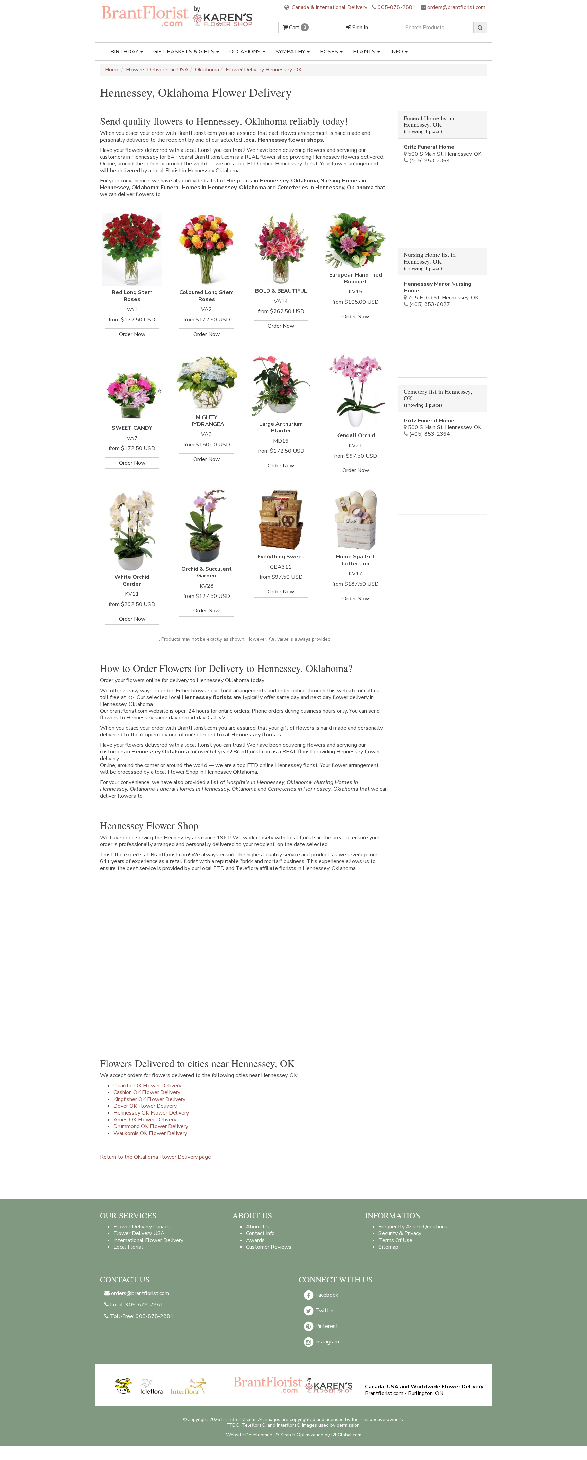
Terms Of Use (395, 1240)
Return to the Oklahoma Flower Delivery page (155, 1157)
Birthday (125, 51)
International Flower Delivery (148, 1240)
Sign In (359, 27)
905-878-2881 (397, 7)
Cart (297, 27)
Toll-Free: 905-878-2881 (141, 1316)
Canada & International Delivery (328, 7)
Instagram (326, 1342)
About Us (257, 1226)
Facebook (326, 1295)
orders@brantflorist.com (455, 7)
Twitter (324, 1310)
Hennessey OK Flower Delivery (151, 1113)
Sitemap (388, 1247)
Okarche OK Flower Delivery (147, 1085)
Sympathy (290, 51)
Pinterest (326, 1326)
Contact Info (260, 1233)
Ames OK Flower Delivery (144, 1119)
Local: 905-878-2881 (136, 1304)
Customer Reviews (268, 1247)
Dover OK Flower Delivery (145, 1106)
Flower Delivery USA (139, 1233)
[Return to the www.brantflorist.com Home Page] (177, 16)
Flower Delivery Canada (142, 1226)
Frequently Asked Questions (412, 1226)
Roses (329, 51)
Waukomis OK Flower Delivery (150, 1133)
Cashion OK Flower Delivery (146, 1092)
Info (397, 51)
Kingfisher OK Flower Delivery (149, 1099)
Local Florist (128, 1247)
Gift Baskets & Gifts (184, 51)
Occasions (245, 51)
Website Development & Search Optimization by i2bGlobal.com (293, 1434)
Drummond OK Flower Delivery (150, 1126)
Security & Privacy (399, 1233)
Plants (365, 51)
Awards (255, 1240)
